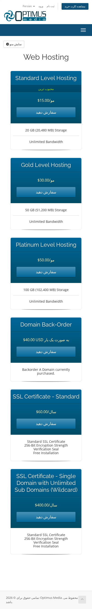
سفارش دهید (46, 112)
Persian (28, 6)
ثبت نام (50, 6)
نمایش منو (15, 44)
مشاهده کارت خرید (75, 6)
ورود (40, 6)
